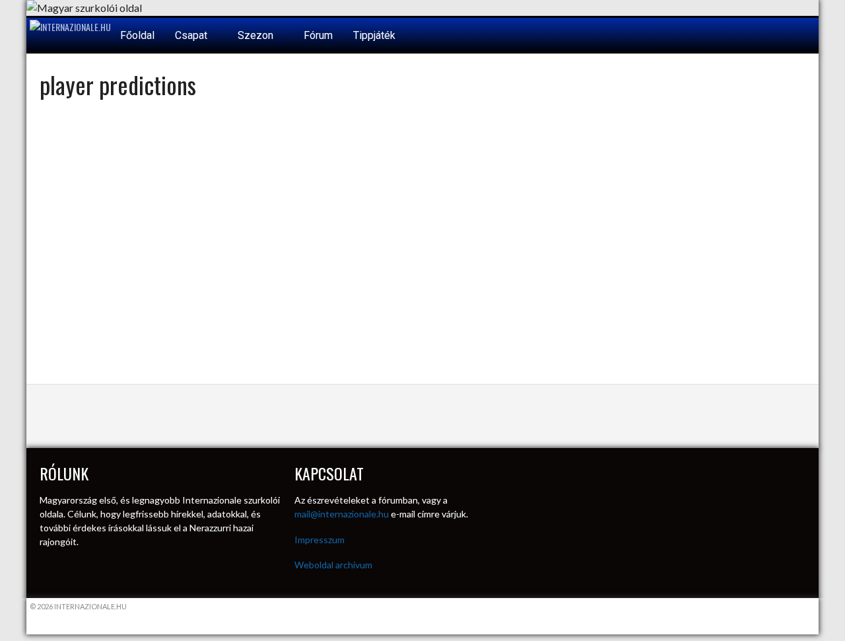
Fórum (318, 35)
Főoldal (137, 35)
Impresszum (319, 539)
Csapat (192, 35)
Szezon (257, 35)
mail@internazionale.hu (341, 513)
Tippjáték (374, 35)
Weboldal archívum (333, 564)
